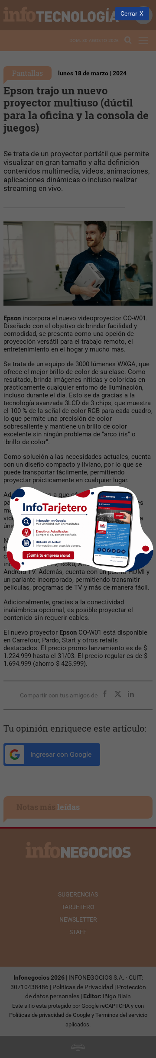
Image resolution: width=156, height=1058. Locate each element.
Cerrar (128, 13)
